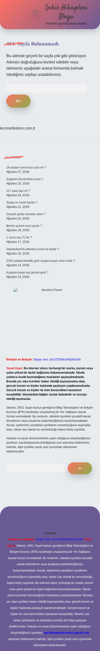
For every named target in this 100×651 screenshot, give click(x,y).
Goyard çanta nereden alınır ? (26, 214)
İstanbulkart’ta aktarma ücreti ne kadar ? (32, 249)
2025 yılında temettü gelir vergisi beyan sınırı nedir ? (40, 261)
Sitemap (50, 533)
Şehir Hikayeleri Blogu (66, 12)
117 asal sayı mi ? (18, 191)
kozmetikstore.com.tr (17, 128)
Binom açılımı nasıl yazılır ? (24, 226)
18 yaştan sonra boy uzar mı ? (26, 167)
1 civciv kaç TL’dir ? (19, 237)
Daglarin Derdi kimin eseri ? (24, 179)
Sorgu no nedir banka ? (21, 202)
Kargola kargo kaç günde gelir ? (27, 272)
